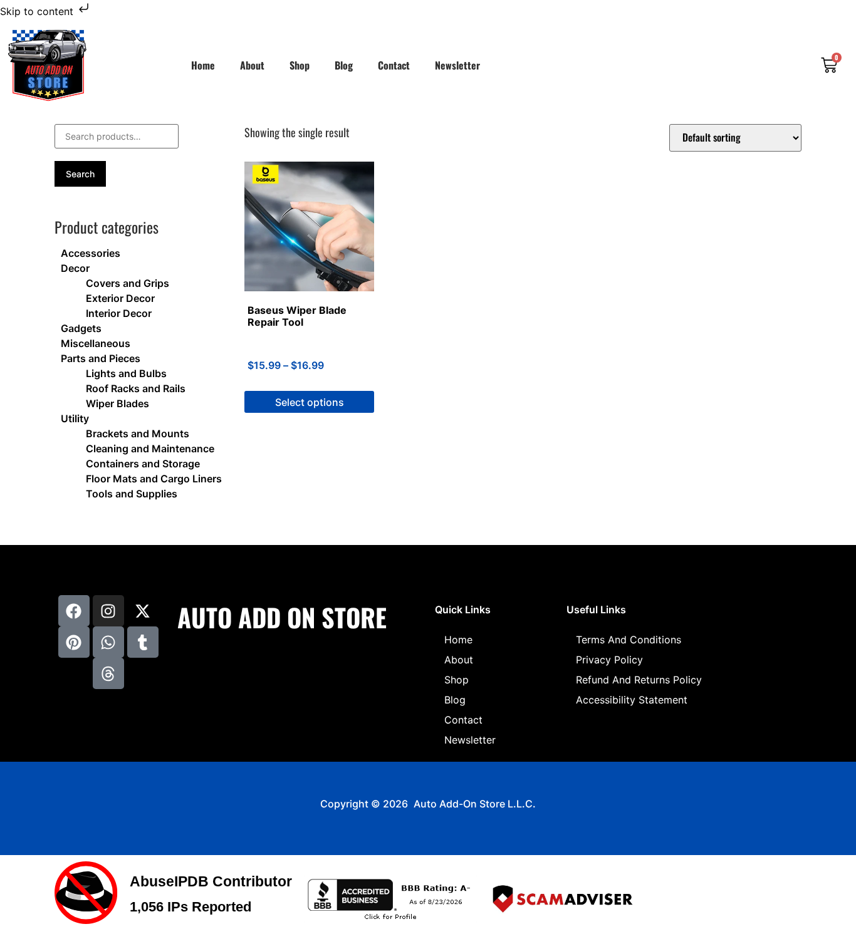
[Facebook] (74, 610)
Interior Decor (119, 313)
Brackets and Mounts (137, 433)
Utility (75, 418)
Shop (300, 65)
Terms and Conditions (628, 639)
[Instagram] (108, 610)
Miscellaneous (95, 343)
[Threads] (108, 673)
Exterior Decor (120, 298)
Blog (344, 65)
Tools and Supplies (131, 493)
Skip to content (38, 11)
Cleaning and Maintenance (150, 448)
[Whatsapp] (108, 642)
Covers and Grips (127, 283)
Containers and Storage (143, 463)
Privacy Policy (609, 659)
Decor (75, 268)
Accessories (90, 253)
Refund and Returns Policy (639, 679)
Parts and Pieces (100, 358)
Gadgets (81, 328)
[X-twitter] (143, 610)
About (252, 65)
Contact (394, 65)
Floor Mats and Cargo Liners (154, 478)
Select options (309, 402)
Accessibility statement (631, 699)
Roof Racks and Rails (135, 388)
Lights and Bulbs (126, 373)
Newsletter (457, 65)
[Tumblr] (143, 642)
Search (80, 174)
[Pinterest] (74, 642)
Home (203, 65)
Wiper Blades (117, 403)
